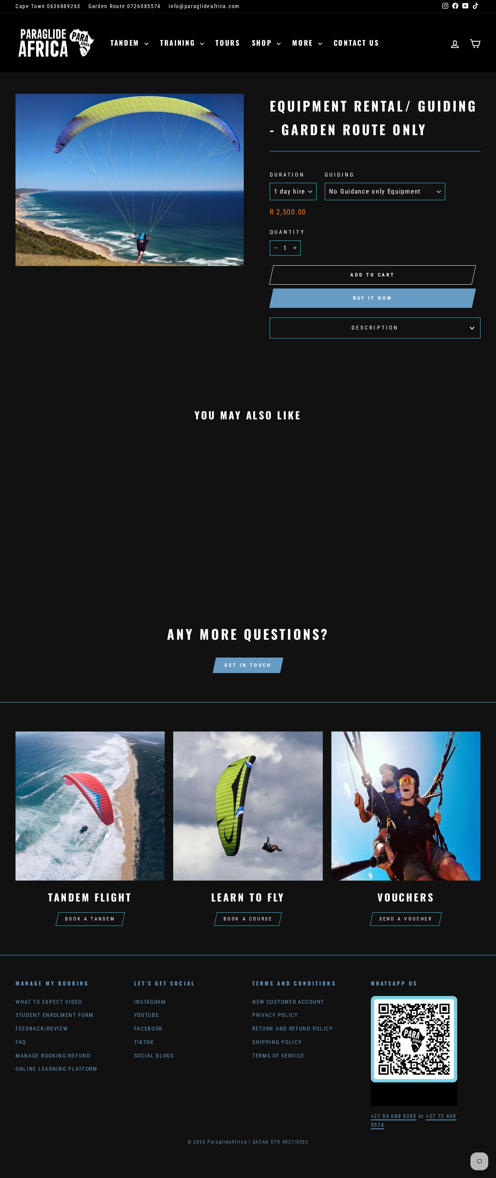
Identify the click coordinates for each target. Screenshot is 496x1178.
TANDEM (126, 43)
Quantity (287, 232)
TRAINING (179, 43)
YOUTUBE (146, 1015)
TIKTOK (144, 1042)
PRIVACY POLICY (275, 1015)
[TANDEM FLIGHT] (90, 806)
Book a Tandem (90, 919)
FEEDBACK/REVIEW (42, 1028)
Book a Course (248, 919)
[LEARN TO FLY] (247, 806)
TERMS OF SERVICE (278, 1056)
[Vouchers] (405, 806)
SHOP (263, 43)
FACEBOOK (148, 1028)
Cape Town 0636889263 (48, 6)
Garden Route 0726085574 (124, 6)
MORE (304, 43)
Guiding (340, 175)
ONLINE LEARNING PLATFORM (57, 1069)
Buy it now (373, 298)
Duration (287, 175)
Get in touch (248, 665)
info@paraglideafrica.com (204, 6)
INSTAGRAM (150, 1002)
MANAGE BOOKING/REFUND (53, 1056)
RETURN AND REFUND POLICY (292, 1028)
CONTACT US (356, 43)
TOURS (227, 43)
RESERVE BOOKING (70, 544)
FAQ (21, 1042)
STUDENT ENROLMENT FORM (54, 1015)
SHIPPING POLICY (277, 1042)
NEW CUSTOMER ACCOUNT (288, 1002)
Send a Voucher (405, 919)
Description (375, 328)
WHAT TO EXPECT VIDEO (49, 1002)
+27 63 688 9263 (394, 1116)
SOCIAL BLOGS (154, 1056)
